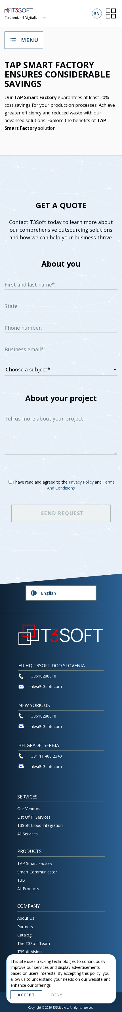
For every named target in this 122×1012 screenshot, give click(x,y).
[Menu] (110, 13)
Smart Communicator (37, 872)
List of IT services (34, 817)
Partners (25, 926)
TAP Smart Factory (34, 863)
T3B (21, 880)
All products (28, 888)
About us (25, 918)
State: (12, 306)
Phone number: (23, 327)
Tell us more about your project (44, 418)
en (97, 13)
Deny (56, 995)
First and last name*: (30, 284)
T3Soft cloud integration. (40, 825)
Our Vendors (28, 808)
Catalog (24, 935)
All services (27, 834)
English (48, 593)
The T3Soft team (33, 943)
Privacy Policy (81, 482)
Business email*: (25, 349)
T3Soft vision (29, 951)
